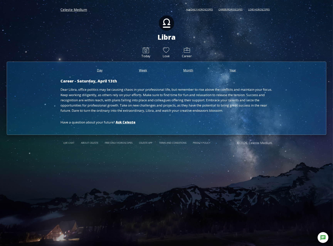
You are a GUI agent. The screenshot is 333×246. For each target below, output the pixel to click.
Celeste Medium (74, 9)
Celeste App (145, 142)
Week (143, 70)
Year (233, 70)
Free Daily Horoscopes (118, 142)
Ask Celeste (125, 122)
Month (188, 70)
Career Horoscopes (230, 9)
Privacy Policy (201, 142)
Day (100, 70)
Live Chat (68, 142)
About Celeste (89, 142)
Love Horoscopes (259, 9)
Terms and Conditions (172, 142)
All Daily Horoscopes (199, 9)
